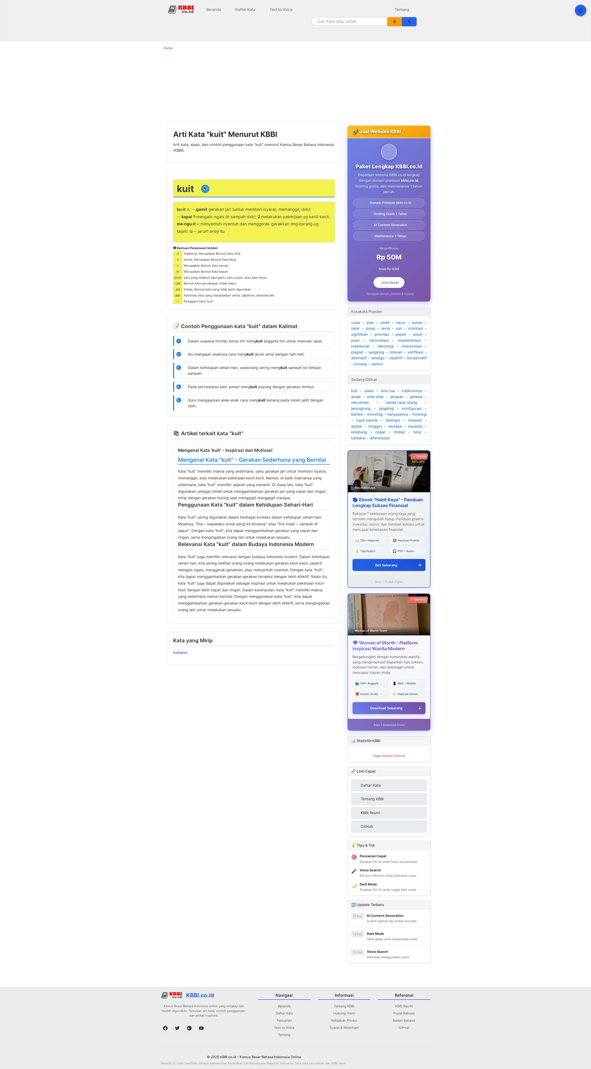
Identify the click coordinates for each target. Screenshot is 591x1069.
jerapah (396, 396)
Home (168, 48)
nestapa (395, 426)
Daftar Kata (245, 9)
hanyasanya (397, 414)
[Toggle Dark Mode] (580, 10)
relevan (395, 352)
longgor (375, 426)
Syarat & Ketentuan (344, 1028)
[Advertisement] (295, 86)
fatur (417, 432)
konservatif (417, 358)
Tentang (402, 9)
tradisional (360, 346)
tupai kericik (367, 420)
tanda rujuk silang (401, 402)
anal (370, 322)
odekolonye (412, 390)
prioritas (381, 334)
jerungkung (361, 408)
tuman (417, 322)
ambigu (377, 358)
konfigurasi (412, 408)
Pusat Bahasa (404, 1013)
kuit (354, 390)
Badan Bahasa (404, 1020)
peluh (417, 334)
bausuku (415, 426)
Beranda (213, 9)
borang (360, 364)
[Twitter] (177, 1028)
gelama (416, 396)
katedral (358, 438)
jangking (386, 408)
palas (369, 390)
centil (384, 322)
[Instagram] (189, 1028)
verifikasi (415, 352)
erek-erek (375, 396)
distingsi (393, 420)
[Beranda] (181, 9)
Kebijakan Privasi (344, 1020)
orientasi (415, 328)
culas (355, 322)
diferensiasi (380, 438)
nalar (355, 328)
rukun (400, 322)
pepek (400, 334)
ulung (370, 328)
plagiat (357, 352)
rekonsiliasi (379, 340)
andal (356, 396)
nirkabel (415, 420)
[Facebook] (165, 1028)
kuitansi (180, 652)
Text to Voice (281, 9)
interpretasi (412, 346)
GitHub (404, 1028)
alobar (356, 426)
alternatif (359, 358)
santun (377, 364)
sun (399, 328)
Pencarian (284, 1020)
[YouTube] (201, 1028)
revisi (385, 328)
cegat (380, 432)
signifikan (359, 334)
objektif (396, 358)
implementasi (409, 340)
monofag (375, 414)
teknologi (385, 346)
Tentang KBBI (344, 1006)
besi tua (388, 390)
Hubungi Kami (344, 1013)
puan (355, 340)
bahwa (357, 414)
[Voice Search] (394, 21)
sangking (376, 352)
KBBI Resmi (404, 1006)
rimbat (399, 432)
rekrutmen (360, 402)
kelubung (359, 432)
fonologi (419, 414)
